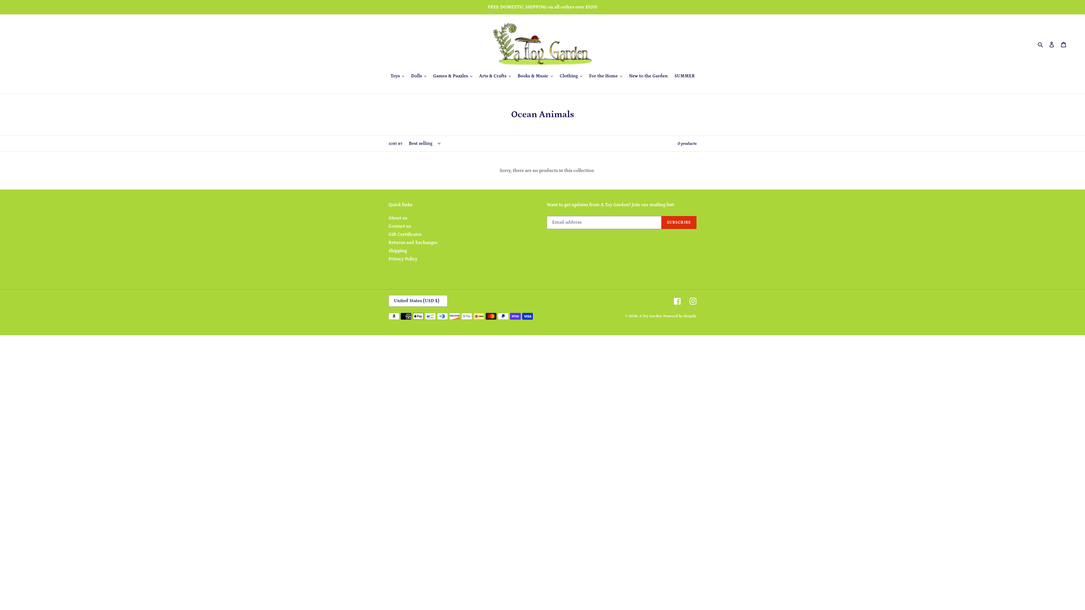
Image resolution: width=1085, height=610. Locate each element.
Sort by (396, 144)
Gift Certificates (405, 234)
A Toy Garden (650, 316)
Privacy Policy (403, 259)
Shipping (398, 250)
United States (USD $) (416, 300)
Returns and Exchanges (413, 242)
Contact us (400, 226)
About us (398, 218)
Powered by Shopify (679, 316)
